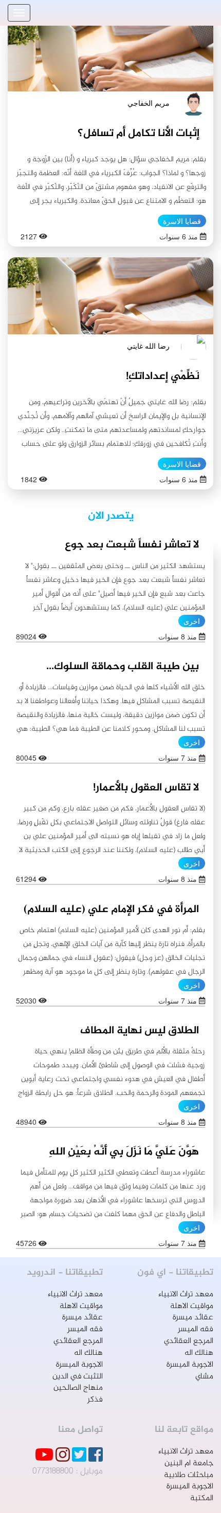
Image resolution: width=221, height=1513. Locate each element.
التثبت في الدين (77, 1377)
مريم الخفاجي (148, 103)
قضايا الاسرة (182, 221)
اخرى (191, 621)
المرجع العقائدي (188, 1341)
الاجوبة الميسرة (190, 1365)
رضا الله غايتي (148, 346)
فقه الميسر (195, 1329)
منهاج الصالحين (78, 1388)
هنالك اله (199, 1353)
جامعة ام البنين (188, 1463)
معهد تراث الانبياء (185, 1294)
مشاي (204, 1377)
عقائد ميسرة (193, 1318)
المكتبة (201, 1498)
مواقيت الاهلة (191, 1306)
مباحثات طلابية (188, 1475)
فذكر (95, 1400)
